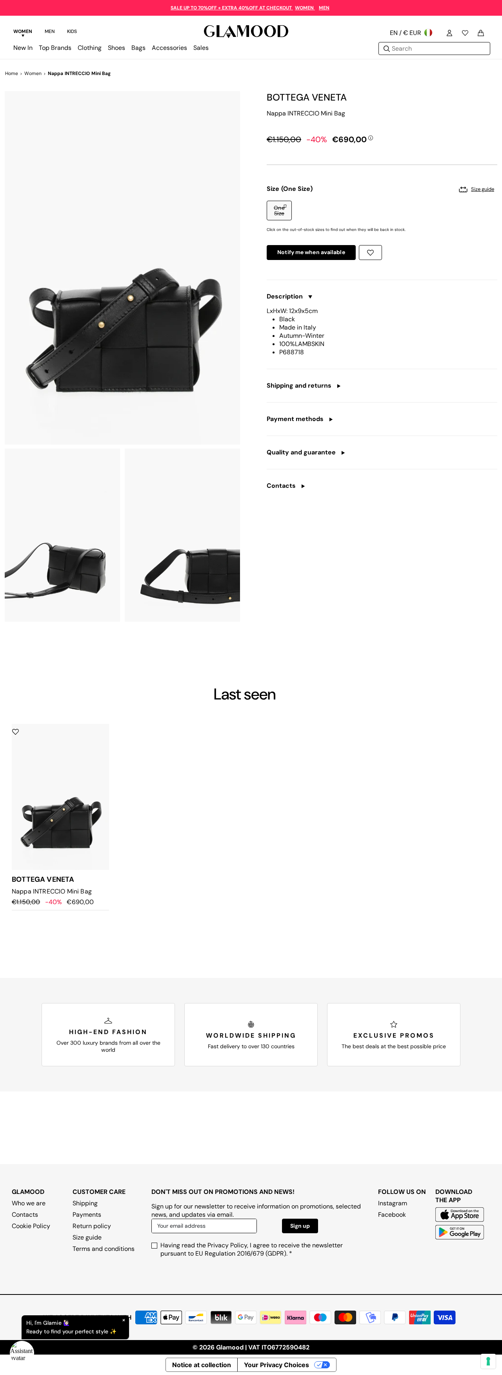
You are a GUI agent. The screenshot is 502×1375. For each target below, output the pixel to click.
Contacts (25, 1214)
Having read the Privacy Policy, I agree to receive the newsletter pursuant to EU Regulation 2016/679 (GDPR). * (251, 1249)
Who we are (28, 1203)
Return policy (92, 1226)
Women (33, 73)
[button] (279, 210)
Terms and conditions (104, 1249)
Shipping (85, 1203)
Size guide (87, 1237)
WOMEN (305, 8)
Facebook (392, 1214)
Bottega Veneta (307, 97)
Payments (87, 1214)
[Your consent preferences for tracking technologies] (488, 1361)
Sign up (300, 1225)
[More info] (370, 137)
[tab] (22, 32)
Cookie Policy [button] (31, 1226)
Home (11, 73)
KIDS (72, 31)
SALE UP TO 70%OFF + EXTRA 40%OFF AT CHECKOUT (232, 8)
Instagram (392, 1203)
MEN (324, 8)
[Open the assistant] (22, 1353)
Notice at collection (201, 1365)
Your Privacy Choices (276, 1365)
